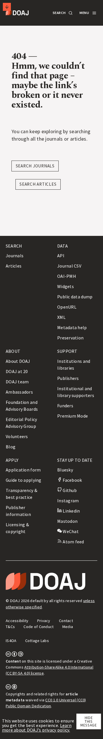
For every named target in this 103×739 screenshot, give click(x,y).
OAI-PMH (66, 276)
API (60, 255)
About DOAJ (18, 361)
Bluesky (65, 470)
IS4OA (11, 640)
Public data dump (74, 296)
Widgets (65, 286)
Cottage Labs (37, 640)
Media (67, 626)
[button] (62, 13)
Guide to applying (23, 480)
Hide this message (88, 721)
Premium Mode (72, 416)
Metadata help (72, 327)
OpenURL (66, 307)
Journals (14, 255)
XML (61, 317)
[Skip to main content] (7, 7)
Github (69, 490)
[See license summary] (14, 655)
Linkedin (71, 511)
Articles (13, 266)
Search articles (37, 184)
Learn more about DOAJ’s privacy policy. (37, 727)
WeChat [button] (70, 531)
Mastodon (67, 521)
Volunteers (17, 436)
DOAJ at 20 (17, 371)
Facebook (72, 480)
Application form (23, 470)
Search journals (35, 166)
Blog (10, 447)
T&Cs (10, 626)
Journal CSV (69, 266)
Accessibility (17, 620)
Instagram (68, 500)
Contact (66, 620)
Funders (65, 405)
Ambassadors (19, 392)
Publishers (68, 378)
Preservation (70, 338)
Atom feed (73, 541)
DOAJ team (17, 381)
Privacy (43, 620)
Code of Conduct (38, 626)
